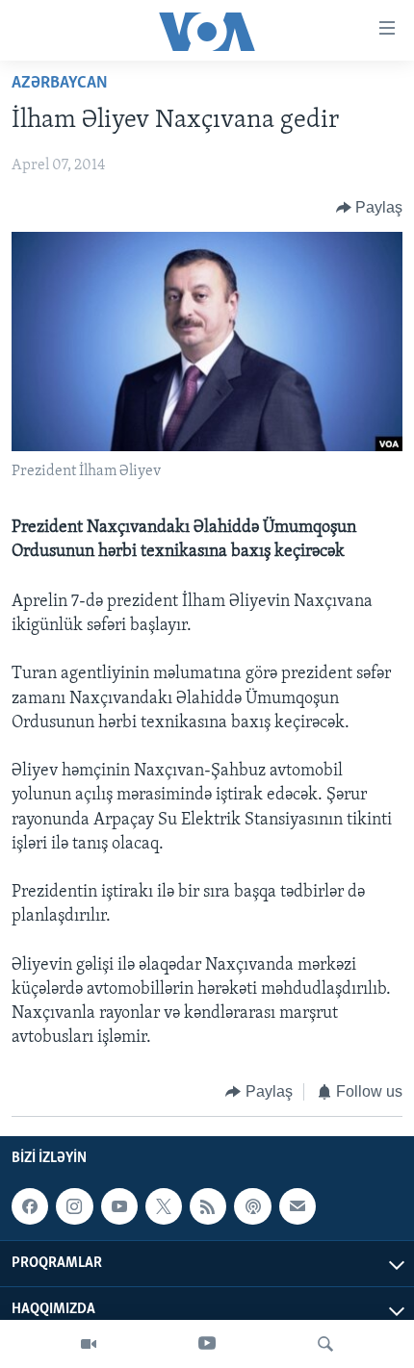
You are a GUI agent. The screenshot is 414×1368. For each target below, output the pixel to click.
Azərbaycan (60, 83)
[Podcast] (252, 1206)
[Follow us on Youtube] (119, 1206)
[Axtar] (325, 1344)
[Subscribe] (297, 1206)
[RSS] (208, 1206)
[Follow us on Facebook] (30, 1206)
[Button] (369, 207)
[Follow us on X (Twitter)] (163, 1206)
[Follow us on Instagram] (74, 1206)
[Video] (88, 1344)
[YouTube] (207, 1344)
